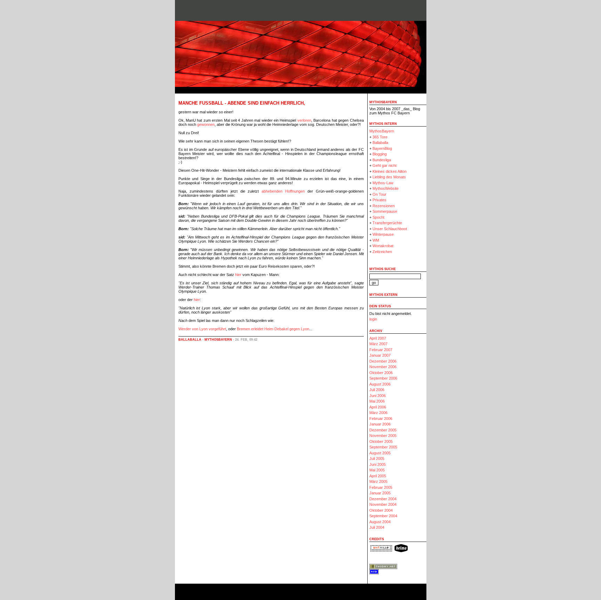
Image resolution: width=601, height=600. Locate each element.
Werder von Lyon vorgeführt (202, 329)
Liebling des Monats (389, 177)
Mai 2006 (377, 401)
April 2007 (377, 338)
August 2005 (380, 453)
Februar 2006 (380, 418)
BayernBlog (382, 148)
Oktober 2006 (381, 373)
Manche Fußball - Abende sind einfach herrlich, (241, 103)
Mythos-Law (382, 183)
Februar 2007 (380, 350)
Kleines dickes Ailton (389, 171)
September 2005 (383, 447)
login (373, 319)
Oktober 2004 (381, 510)
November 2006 (382, 367)
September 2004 (383, 516)
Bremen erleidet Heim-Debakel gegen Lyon (273, 329)
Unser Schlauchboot (389, 229)
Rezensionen (383, 206)
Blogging (379, 154)
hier (238, 275)
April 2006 (377, 407)
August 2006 (380, 384)
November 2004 (382, 504)
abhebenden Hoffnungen (283, 191)
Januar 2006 (380, 424)
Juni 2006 (377, 396)
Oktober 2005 (381, 441)
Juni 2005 (377, 464)
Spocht (378, 217)
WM (375, 240)
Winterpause (383, 234)
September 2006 (383, 378)
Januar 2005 (380, 493)
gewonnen (206, 124)
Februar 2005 (380, 487)
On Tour (379, 194)
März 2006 (378, 413)
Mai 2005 (377, 470)
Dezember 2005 (382, 430)
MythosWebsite (385, 188)
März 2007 (378, 344)
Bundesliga (381, 160)
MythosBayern (218, 339)
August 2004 (380, 522)
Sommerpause (384, 211)
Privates (379, 200)
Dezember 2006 (382, 361)
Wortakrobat (382, 246)
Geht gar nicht (384, 165)
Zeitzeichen (382, 252)
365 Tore (379, 137)
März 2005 (378, 481)
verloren (304, 120)
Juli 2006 (376, 390)
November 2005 (382, 435)
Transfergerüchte (387, 223)
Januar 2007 (380, 355)
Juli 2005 (376, 458)
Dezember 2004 (382, 499)
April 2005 (377, 476)
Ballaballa (189, 339)
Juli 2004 (376, 527)
